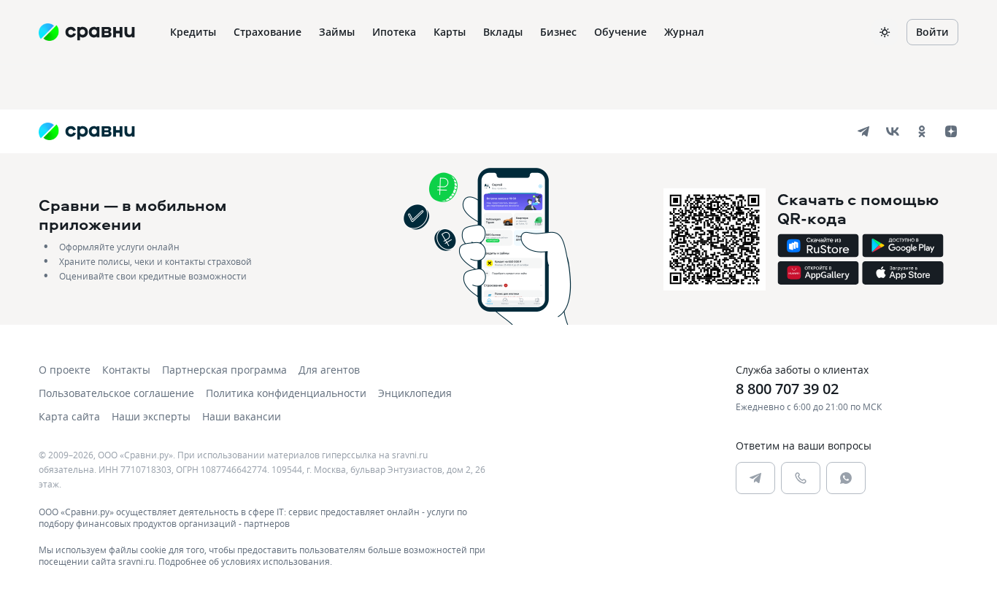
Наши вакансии (241, 416)
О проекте (65, 370)
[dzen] (951, 131)
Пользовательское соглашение (116, 393)
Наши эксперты (151, 416)
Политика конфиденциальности (286, 393)
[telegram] (863, 131)
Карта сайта (69, 416)
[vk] (892, 131)
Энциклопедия (415, 393)
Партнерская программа (224, 370)
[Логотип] (86, 131)
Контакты (126, 370)
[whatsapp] (846, 478)
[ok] (922, 131)
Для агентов (329, 370)
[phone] (800, 478)
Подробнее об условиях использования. (245, 561)
